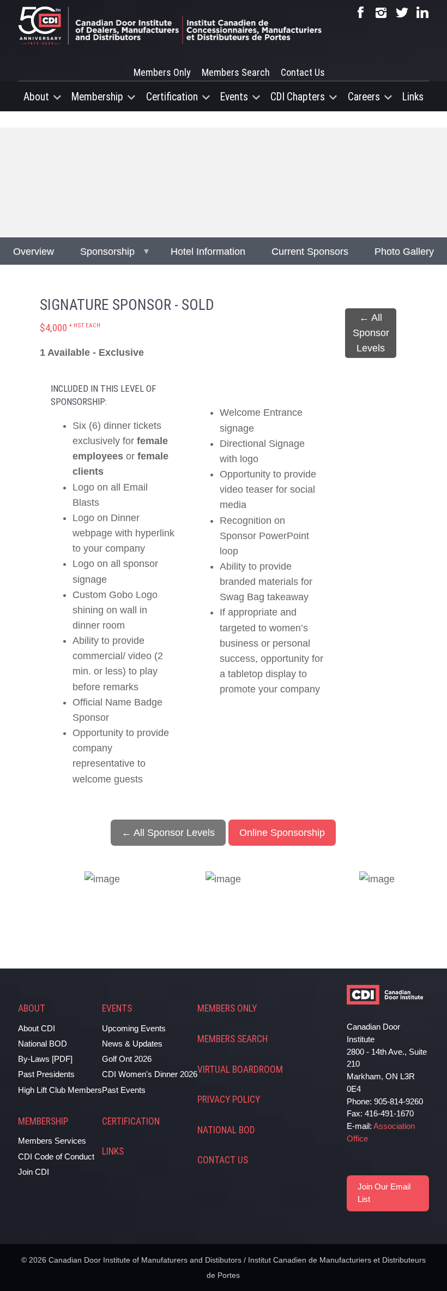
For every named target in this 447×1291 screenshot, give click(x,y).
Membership (97, 97)
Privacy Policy (228, 1099)
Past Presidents (46, 1074)
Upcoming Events (134, 1028)
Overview (33, 251)
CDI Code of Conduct (56, 1156)
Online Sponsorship (282, 832)
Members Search (236, 72)
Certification (172, 97)
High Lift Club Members (60, 1090)
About (36, 97)
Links (413, 97)
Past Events (124, 1090)
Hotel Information (208, 251)
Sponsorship (107, 251)
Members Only (162, 72)
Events (234, 97)
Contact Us (303, 72)
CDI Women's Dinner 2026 (149, 1074)
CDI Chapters (297, 97)
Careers (364, 97)
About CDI (36, 1028)
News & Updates (132, 1043)
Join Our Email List (384, 1193)
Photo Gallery (404, 251)
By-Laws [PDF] (45, 1058)
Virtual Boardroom (240, 1069)
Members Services (52, 1140)
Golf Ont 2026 (127, 1058)
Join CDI (33, 1171)
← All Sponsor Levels (371, 333)
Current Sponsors (309, 251)
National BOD (42, 1043)
